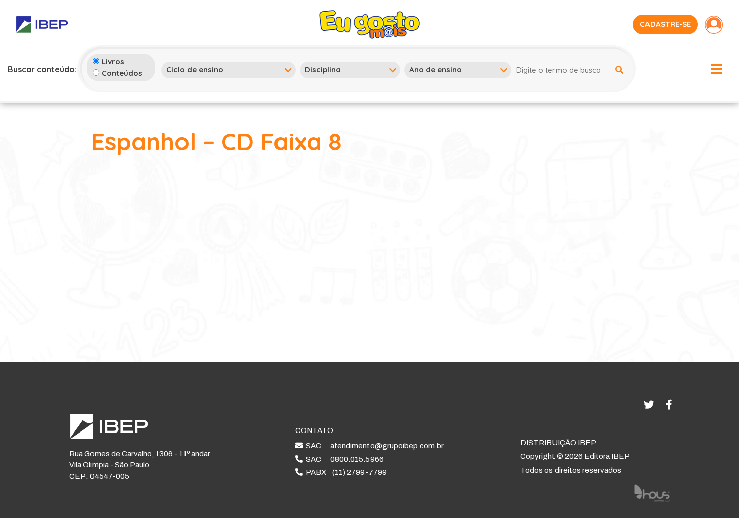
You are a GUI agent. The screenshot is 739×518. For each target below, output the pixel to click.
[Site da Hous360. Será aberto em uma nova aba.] (652, 493)
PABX (345, 472)
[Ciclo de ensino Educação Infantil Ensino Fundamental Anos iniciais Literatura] (228, 69)
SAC (373, 446)
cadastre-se (665, 24)
